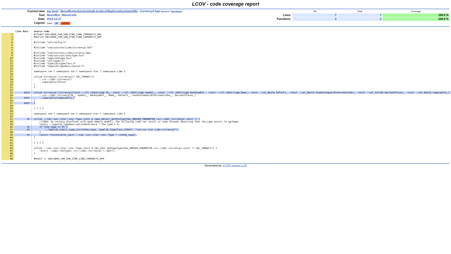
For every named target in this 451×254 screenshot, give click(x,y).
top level (52, 11)
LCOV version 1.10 (235, 165)
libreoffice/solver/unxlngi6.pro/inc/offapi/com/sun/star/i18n (99, 11)
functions (176, 11)
